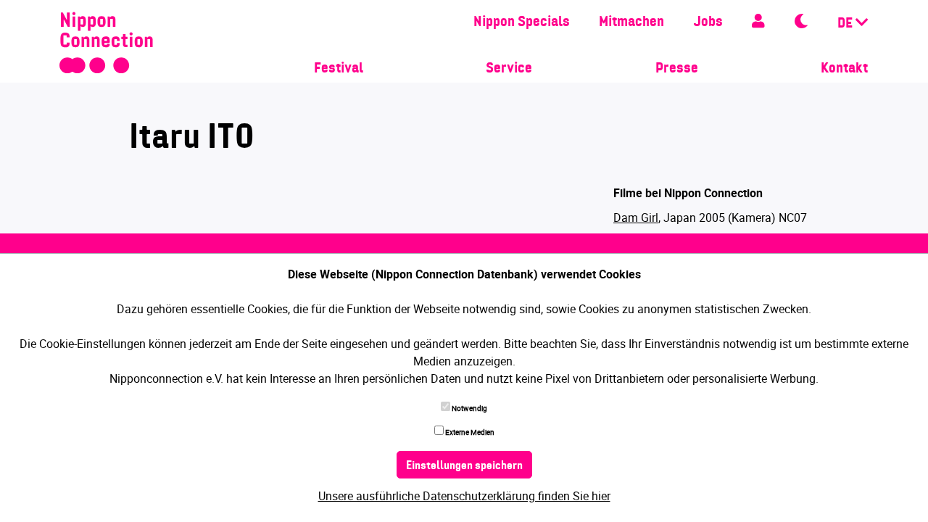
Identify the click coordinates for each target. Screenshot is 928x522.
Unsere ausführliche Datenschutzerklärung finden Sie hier (464, 496)
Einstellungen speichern (464, 466)
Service (509, 69)
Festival (338, 69)
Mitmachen (631, 22)
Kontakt (844, 69)
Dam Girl (635, 217)
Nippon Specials (521, 22)
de (846, 24)
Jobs (708, 22)
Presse (676, 69)
